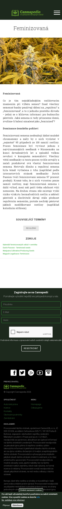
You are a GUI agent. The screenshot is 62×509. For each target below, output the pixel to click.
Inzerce (7, 408)
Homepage (36, 404)
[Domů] (27, 13)
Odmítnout (17, 505)
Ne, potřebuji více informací (13, 500)
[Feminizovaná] (31, 61)
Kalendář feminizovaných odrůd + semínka (20, 245)
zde (38, 497)
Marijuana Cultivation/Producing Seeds (18, 251)
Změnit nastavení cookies (31, 490)
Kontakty (8, 411)
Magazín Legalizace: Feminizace (16, 254)
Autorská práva (11, 404)
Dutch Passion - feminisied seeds (16, 248)
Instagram (48, 372)
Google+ (31, 372)
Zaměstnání (9, 418)
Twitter (22, 372)
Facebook (13, 372)
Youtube (39, 372)
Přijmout (6, 505)
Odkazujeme (36, 408)
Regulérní (31, 228)
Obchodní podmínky (13, 415)
